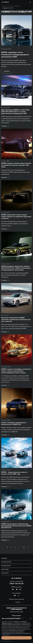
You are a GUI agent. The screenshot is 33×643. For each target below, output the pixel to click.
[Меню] (30, 2)
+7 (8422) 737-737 (7, 8)
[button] (30, 618)
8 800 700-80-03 (16, 583)
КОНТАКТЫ (5, 573)
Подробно (7, 71)
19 (24, 547)
